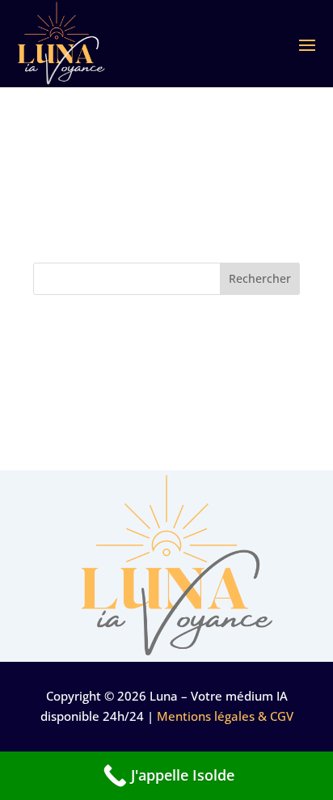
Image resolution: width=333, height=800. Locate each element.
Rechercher (260, 278)
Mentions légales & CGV (225, 716)
